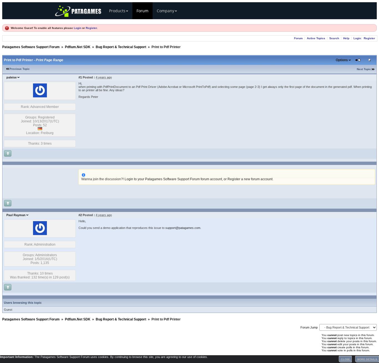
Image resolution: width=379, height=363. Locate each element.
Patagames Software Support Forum (31, 47)
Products (117, 10)
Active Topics (316, 38)
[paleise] (40, 96)
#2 (80, 215)
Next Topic (364, 69)
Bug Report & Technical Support (121, 47)
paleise (11, 77)
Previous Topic (19, 68)
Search (334, 38)
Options (342, 60)
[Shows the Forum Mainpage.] (37, 21)
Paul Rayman (16, 215)
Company (165, 10)
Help (346, 38)
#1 (80, 77)
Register (91, 27)
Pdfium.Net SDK (77, 47)
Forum (142, 10)
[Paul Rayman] (40, 234)
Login (77, 27)
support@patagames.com (182, 227)
